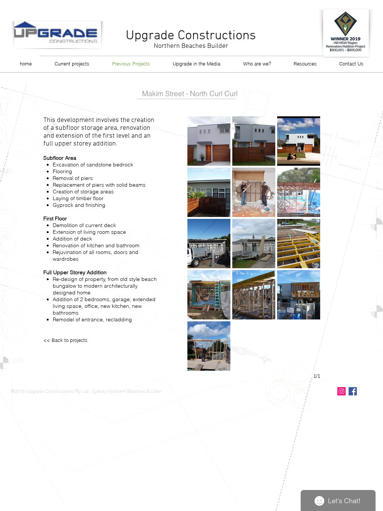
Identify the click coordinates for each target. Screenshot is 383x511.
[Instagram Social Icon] (341, 391)
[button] (208, 141)
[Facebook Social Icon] (353, 391)
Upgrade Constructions (191, 36)
